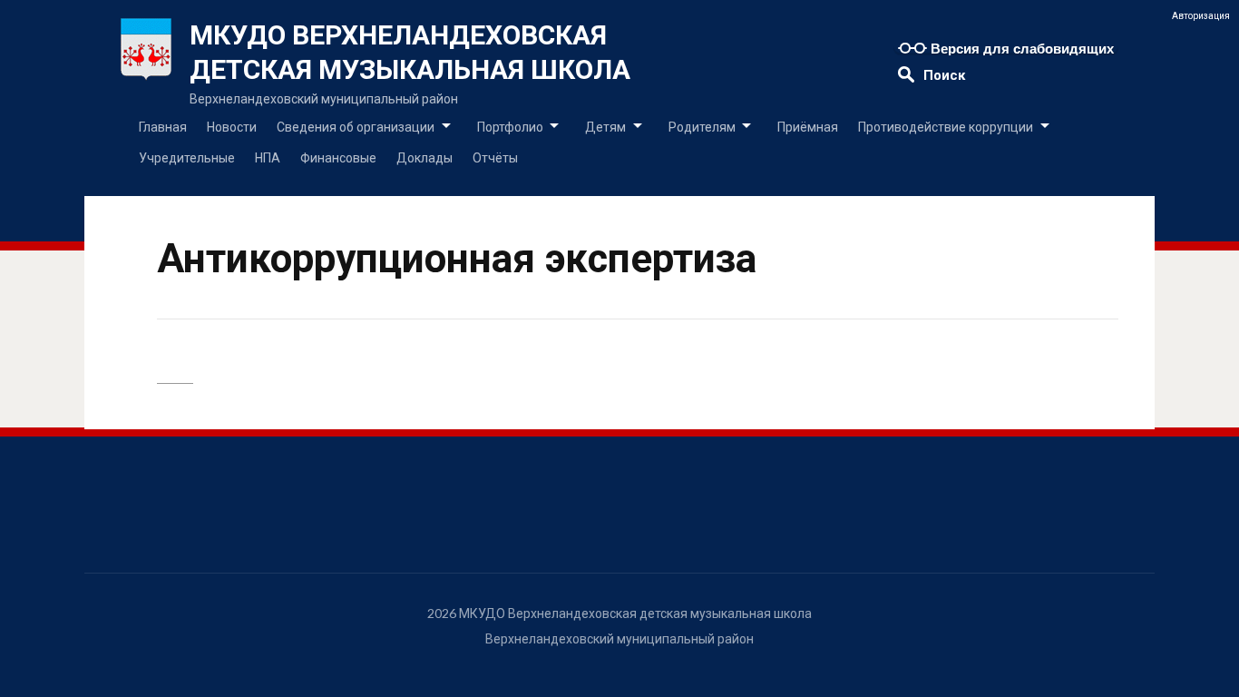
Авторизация (1201, 15)
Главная (163, 126)
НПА (267, 157)
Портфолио (510, 126)
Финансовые (338, 157)
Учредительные (187, 157)
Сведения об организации (355, 126)
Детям (605, 126)
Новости (232, 126)
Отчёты (495, 157)
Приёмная (807, 126)
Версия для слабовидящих (1020, 48)
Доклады (424, 157)
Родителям (702, 126)
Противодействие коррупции (945, 126)
